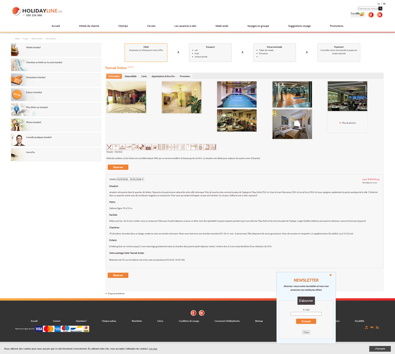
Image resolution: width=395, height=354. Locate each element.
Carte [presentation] (144, 76)
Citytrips (123, 25)
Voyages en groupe (258, 25)
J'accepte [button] (380, 349)
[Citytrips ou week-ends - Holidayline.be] (87, 12)
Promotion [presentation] (185, 76)
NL (379, 3)
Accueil (56, 25)
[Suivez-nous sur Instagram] (380, 14)
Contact (56, 321)
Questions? (81, 321)
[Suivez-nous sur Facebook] (371, 14)
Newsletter (137, 321)
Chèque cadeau (109, 321)
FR (384, 3)
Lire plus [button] (153, 348)
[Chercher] (380, 8)
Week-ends (221, 25)
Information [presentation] (114, 76)
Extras (160, 321)
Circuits (151, 25)
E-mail (306, 309)
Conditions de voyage (189, 321)
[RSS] (377, 327)
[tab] (114, 76)
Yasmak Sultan (51, 39)
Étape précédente (116, 293)
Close (306, 332)
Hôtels (17, 39)
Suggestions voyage (299, 25)
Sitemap (259, 321)
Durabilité (359, 321)
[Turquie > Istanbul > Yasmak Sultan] (134, 97)
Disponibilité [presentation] (130, 76)
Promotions (336, 25)
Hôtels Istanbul (37, 39)
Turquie (25, 39)
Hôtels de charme (89, 25)
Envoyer (306, 321)
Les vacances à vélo (185, 25)
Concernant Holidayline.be (227, 321)
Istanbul (118, 151)
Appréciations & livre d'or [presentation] (163, 76)
